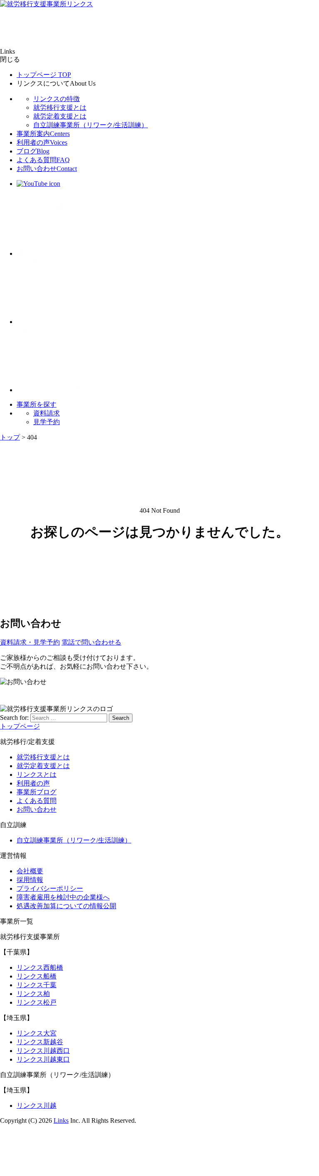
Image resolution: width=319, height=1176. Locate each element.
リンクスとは (36, 774)
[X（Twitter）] (50, 253)
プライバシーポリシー (50, 888)
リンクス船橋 (36, 976)
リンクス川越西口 (43, 1050)
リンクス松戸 (36, 1002)
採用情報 (30, 879)
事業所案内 (43, 133)
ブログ (33, 151)
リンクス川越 (36, 1105)
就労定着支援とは (59, 116)
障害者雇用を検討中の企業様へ (63, 897)
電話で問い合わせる (91, 642)
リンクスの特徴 (56, 98)
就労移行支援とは (59, 107)
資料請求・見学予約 (30, 642)
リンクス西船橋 (40, 967)
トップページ (44, 74)
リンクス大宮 (36, 1033)
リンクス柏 (33, 993)
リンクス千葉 (36, 984)
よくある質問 (43, 159)
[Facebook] (50, 321)
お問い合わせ (47, 168)
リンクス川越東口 (43, 1059)
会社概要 (30, 871)
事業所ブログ (36, 792)
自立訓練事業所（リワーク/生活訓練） (90, 124)
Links (61, 1120)
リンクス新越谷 (40, 1041)
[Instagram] (50, 389)
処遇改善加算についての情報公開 (66, 905)
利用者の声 (42, 142)
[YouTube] (38, 183)
